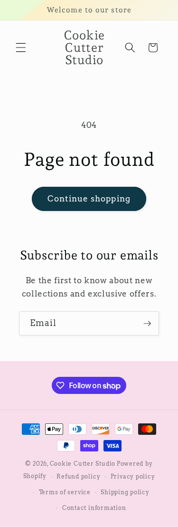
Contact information (94, 507)
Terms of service (65, 492)
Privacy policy (133, 476)
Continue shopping (89, 198)
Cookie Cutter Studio (82, 463)
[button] (20, 47)
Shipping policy (125, 492)
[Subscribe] (147, 323)
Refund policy (78, 476)
